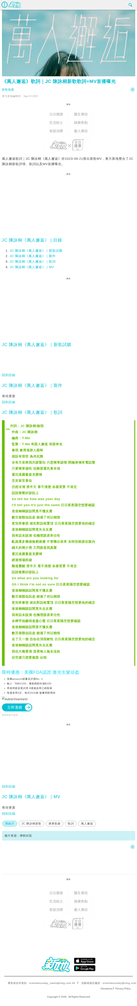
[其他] (132, 91)
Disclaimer (106, 988)
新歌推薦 (8, 89)
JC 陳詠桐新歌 (31, 823)
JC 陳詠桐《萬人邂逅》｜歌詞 (33, 261)
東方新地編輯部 (11, 96)
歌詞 (71, 823)
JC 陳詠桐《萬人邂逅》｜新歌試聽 (36, 250)
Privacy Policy (123, 988)
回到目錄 (9, 375)
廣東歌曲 (55, 823)
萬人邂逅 (87, 823)
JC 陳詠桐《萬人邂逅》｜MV (32, 267)
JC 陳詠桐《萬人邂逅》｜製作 (33, 256)
